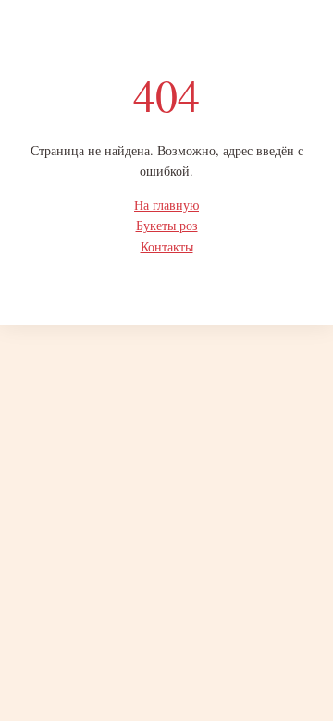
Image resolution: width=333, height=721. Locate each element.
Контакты (167, 246)
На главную (166, 205)
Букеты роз (167, 225)
